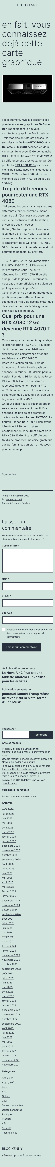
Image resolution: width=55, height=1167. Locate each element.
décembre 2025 (11, 845)
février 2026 (9, 836)
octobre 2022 (9, 1019)
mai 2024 (7, 932)
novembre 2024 (11, 905)
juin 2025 (7, 873)
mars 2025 (8, 886)
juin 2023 (7, 982)
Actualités (7, 1078)
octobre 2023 (9, 964)
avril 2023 (7, 991)
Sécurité (6, 1128)
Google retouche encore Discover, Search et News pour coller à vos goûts (27, 760)
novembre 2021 (11, 1064)
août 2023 (8, 973)
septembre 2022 (11, 1023)
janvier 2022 (9, 1055)
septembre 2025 (11, 859)
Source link (9, 474)
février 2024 (9, 946)
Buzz (5, 1091)
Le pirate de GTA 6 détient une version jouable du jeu (23, 781)
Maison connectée (12, 1105)
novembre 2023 (11, 959)
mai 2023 (7, 987)
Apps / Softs (9, 1082)
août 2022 (8, 1028)
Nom (5, 578)
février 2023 (9, 1000)
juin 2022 (7, 1037)
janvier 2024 (9, 950)
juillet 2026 (8, 813)
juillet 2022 (8, 1032)
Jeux (4, 1100)
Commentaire (10, 545)
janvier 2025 (9, 895)
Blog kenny (27, 5)
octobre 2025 (9, 855)
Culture (6, 1096)
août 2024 (8, 918)
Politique (7, 1114)
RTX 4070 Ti (32, 344)
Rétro (5, 1123)
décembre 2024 (11, 900)
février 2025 (9, 891)
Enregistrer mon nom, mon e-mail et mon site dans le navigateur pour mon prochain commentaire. (29, 633)
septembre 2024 (11, 914)
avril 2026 (7, 827)
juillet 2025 (8, 868)
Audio (5, 1087)
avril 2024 (7, 937)
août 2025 (8, 864)
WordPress (35, 1155)
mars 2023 (8, 996)
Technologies (9, 1132)
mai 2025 (7, 877)
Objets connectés (12, 1109)
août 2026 (8, 809)
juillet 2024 (8, 923)
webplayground (14, 499)
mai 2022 (7, 1041)
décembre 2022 (11, 1010)
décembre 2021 (10, 1060)
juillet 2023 (8, 978)
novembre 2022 (11, 1014)
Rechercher (8, 728)
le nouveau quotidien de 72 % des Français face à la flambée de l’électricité (26, 767)
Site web (7, 612)
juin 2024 (7, 928)
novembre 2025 (11, 850)
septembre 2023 (11, 968)
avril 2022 (7, 1046)
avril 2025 (7, 882)
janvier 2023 (9, 1005)
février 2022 (9, 1051)
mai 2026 (7, 823)
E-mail (6, 596)
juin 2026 (7, 818)
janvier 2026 (9, 841)
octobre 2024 (10, 909)
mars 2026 (8, 832)
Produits (26, 503)
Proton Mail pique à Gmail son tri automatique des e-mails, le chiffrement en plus (26, 751)
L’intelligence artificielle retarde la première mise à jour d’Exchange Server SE (26, 774)
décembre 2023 (11, 955)
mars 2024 (8, 941)
